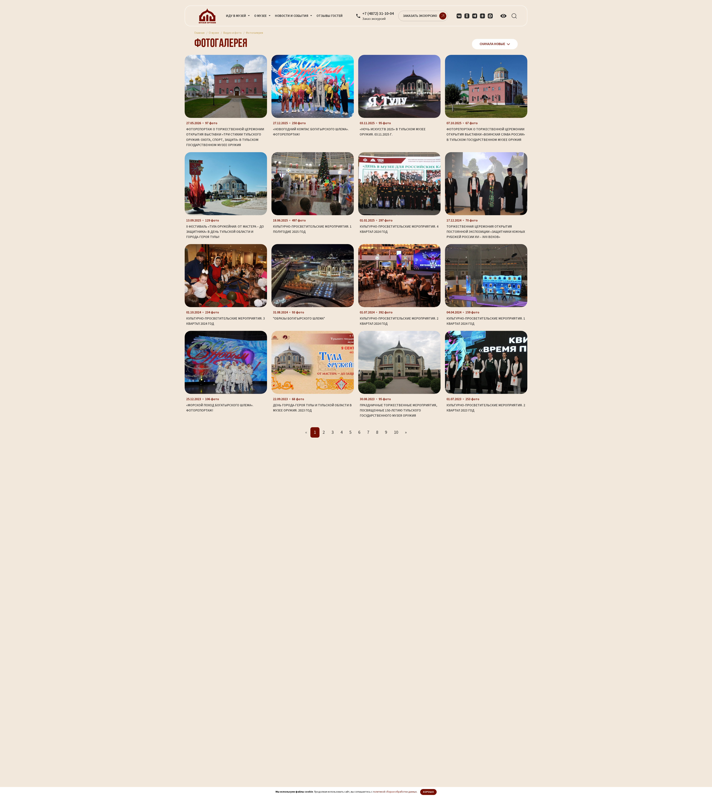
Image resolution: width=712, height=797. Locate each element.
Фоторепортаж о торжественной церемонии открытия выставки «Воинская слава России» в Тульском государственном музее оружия (485, 134)
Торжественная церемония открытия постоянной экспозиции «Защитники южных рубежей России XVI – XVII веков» (485, 231)
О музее (214, 33)
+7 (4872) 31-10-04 (378, 13)
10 (396, 432)
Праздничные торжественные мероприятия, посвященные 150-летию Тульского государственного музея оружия (398, 410)
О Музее (260, 16)
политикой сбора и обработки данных (395, 792)
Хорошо (428, 792)
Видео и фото (232, 33)
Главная (199, 33)
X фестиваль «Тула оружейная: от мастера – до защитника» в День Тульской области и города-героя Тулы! (225, 231)
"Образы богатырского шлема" (299, 318)
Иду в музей (236, 16)
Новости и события (292, 16)
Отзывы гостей (330, 16)
